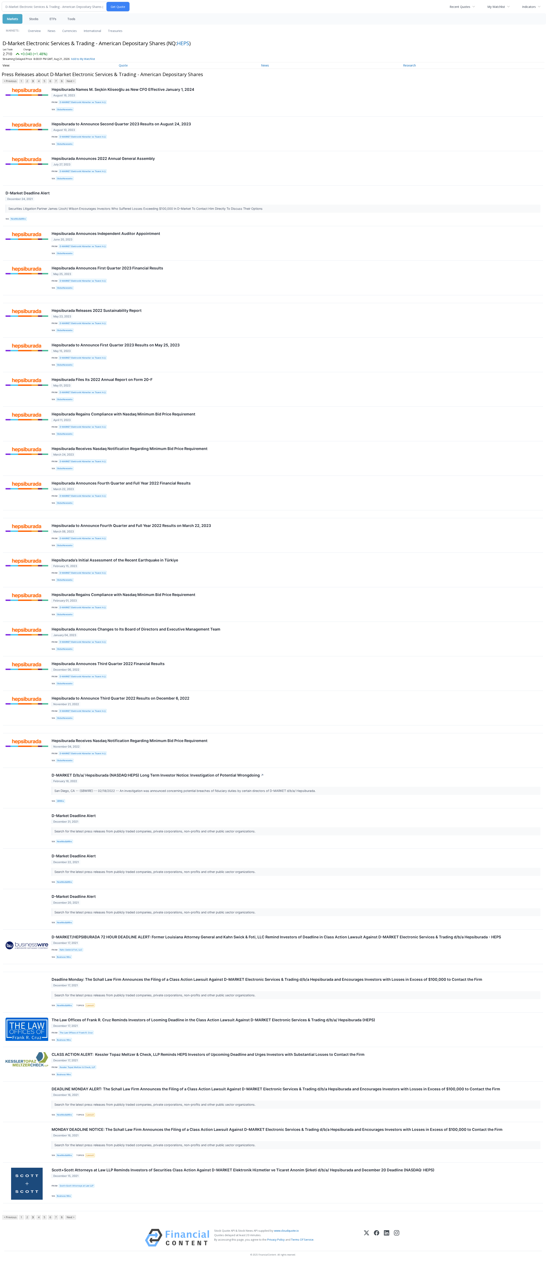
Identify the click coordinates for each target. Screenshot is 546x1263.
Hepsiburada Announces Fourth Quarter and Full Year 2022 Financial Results (121, 483)
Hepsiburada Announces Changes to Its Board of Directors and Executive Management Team (136, 629)
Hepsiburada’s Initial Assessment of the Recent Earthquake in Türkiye (115, 560)
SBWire (60, 801)
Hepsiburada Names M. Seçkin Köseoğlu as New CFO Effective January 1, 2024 (123, 89)
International (92, 31)
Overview (34, 31)
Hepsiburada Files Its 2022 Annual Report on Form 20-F (102, 379)
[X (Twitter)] (366, 1237)
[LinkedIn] (386, 1237)
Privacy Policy (276, 1239)
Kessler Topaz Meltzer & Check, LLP (77, 1067)
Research (409, 65)
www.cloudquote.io (286, 1231)
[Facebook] (376, 1237)
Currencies (69, 31)
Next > (70, 81)
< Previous (10, 81)
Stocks (33, 19)
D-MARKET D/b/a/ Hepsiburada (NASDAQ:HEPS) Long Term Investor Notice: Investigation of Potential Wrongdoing (158, 775)
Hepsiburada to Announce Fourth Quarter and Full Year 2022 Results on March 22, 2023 (131, 525)
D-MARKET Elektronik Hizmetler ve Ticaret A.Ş (83, 102)
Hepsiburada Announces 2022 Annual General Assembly (103, 158)
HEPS (183, 43)
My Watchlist (496, 7)
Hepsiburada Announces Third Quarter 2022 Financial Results (108, 663)
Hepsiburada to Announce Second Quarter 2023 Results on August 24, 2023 (121, 124)
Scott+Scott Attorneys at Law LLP (76, 1186)
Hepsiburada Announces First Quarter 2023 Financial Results (107, 268)
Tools (71, 19)
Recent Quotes (460, 7)
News (51, 31)
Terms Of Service (302, 1239)
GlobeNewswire (65, 109)
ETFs (52, 19)
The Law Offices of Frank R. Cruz (76, 1033)
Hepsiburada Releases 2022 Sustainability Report (97, 310)
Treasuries (115, 31)
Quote (123, 65)
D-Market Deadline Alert (28, 193)
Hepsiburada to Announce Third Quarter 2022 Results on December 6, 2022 (120, 698)
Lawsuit (90, 1005)
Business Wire (64, 957)
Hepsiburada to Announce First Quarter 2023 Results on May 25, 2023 (116, 345)
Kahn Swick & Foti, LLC (71, 950)
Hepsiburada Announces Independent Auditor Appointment (106, 233)
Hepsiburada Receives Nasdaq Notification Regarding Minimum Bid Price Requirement (130, 448)
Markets (12, 19)
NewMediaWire (18, 219)
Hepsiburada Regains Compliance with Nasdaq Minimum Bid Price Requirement (123, 414)
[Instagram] (396, 1237)
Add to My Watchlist (83, 59)
